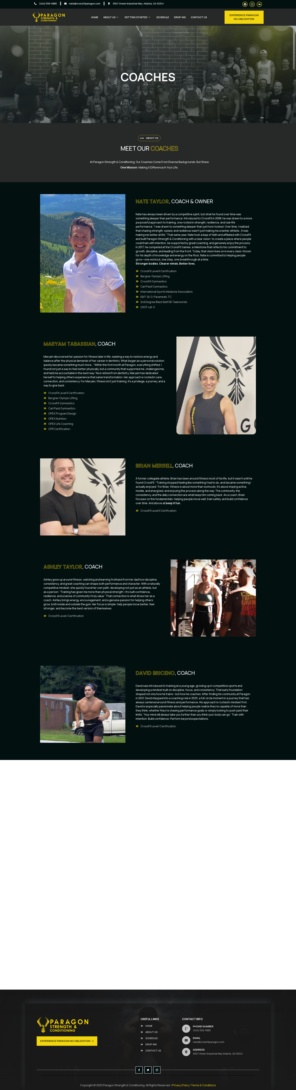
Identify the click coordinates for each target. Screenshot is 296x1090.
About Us (109, 17)
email (196, 1038)
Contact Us (199, 17)
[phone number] (186, 1029)
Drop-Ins (180, 17)
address (199, 1049)
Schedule (162, 17)
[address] (186, 1052)
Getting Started (136, 17)
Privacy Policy (180, 1085)
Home (94, 17)
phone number (203, 1026)
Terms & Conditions (203, 1085)
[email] (186, 1040)
